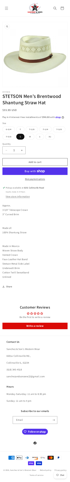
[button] (6, 8)
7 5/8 (10, 137)
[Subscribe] (53, 420)
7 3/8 (60, 130)
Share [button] (9, 286)
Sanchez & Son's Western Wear (23, 470)
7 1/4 (47, 130)
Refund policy (45, 470)
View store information (18, 196)
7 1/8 (33, 130)
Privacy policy (61, 470)
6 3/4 (10, 130)
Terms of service (36, 475)
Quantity (6, 144)
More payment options (35, 179)
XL (52, 137)
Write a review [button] (34, 326)
